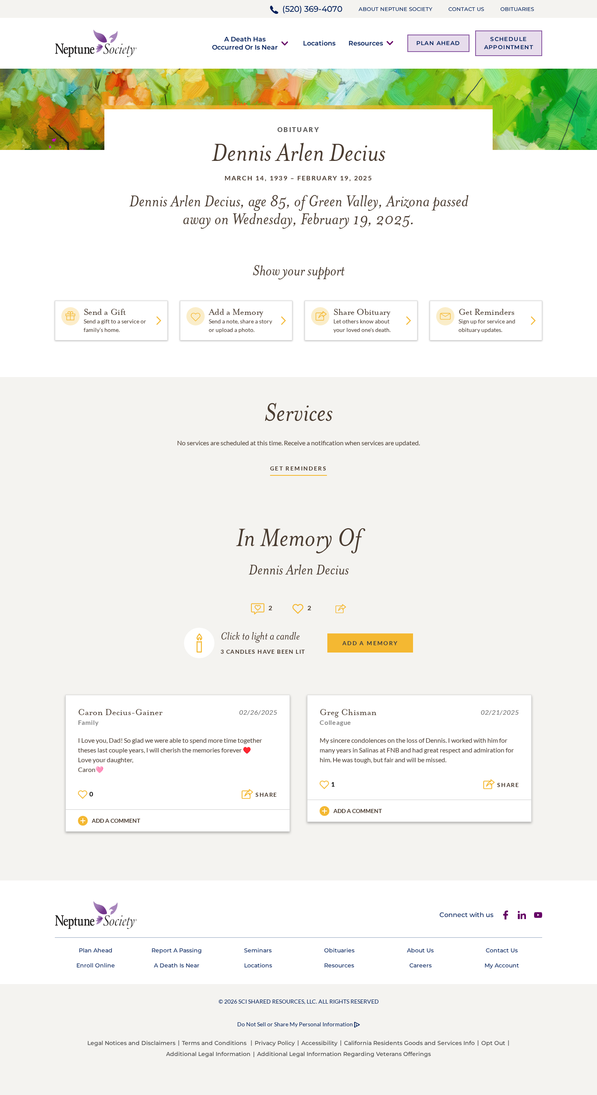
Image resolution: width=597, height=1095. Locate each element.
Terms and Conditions (214, 1043)
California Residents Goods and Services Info (409, 1043)
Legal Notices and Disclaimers (131, 1043)
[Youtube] (538, 915)
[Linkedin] (522, 915)
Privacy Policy (275, 1043)
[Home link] (96, 42)
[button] (244, 43)
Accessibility (319, 1043)
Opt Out (493, 1043)
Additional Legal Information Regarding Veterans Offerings (344, 1054)
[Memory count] (257, 608)
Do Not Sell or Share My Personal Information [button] (295, 1024)
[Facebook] (506, 915)
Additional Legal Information (208, 1054)
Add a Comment (116, 820)
